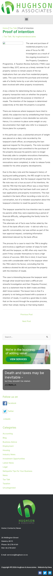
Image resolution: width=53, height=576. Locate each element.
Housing (6, 450)
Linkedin (6, 419)
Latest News (8, 463)
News (5, 475)
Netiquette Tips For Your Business (17, 471)
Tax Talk (7, 36)
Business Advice (10, 442)
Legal (5, 467)
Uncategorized (9, 488)
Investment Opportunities (14, 459)
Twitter (10, 411)
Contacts (11, 528)
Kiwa (50, 567)
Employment (8, 446)
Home (3, 528)
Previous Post (27, 314)
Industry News (9, 454)
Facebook (11, 403)
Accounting (8, 434)
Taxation (6, 483)
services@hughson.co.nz (17, 555)
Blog (5, 438)
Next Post (26, 321)
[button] (26, 19)
